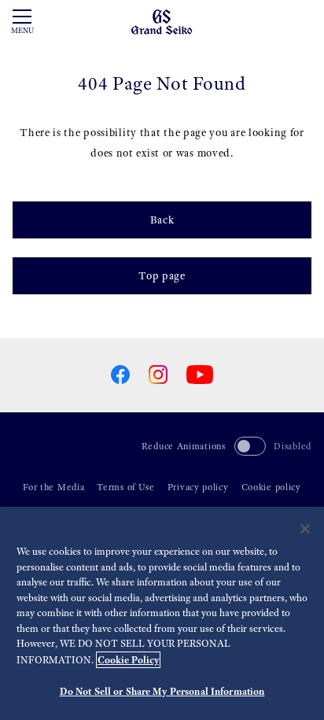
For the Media (53, 487)
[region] (162, 613)
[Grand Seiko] (161, 20)
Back (162, 220)
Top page (162, 275)
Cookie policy (271, 487)
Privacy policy (198, 487)
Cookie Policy (128, 659)
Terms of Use (125, 487)
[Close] (305, 528)
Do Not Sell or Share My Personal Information (162, 691)
